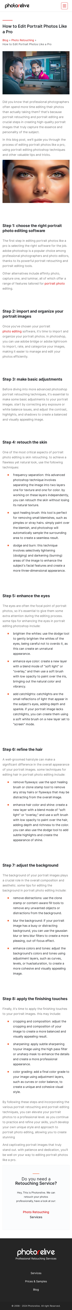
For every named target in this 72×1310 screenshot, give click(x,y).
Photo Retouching (22, 40)
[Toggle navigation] (64, 6)
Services (36, 1273)
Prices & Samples (36, 1281)
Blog (5, 40)
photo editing (12, 331)
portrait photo (55, 283)
